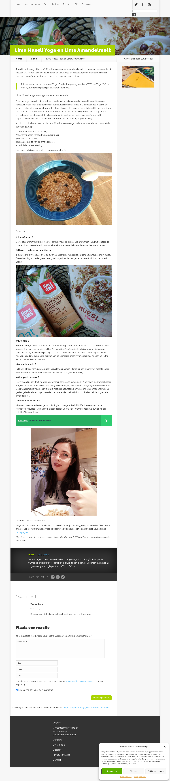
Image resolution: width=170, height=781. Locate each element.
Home (17, 4)
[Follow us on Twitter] (136, 4)
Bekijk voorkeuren (155, 771)
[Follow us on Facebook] (142, 4)
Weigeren (134, 771)
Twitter (63, 577)
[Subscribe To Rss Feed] (149, 4)
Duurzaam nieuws (32, 4)
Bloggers (57, 740)
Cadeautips (87, 4)
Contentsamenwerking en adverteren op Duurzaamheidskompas (65, 731)
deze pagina (22, 532)
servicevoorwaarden (88, 681)
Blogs (46, 4)
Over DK (57, 723)
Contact (57, 760)
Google (53, 577)
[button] (164, 746)
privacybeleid (71, 681)
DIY (76, 4)
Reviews (55, 4)
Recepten (67, 4)
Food (34, 59)
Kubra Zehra (43, 554)
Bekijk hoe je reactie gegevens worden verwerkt (86, 707)
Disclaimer (58, 750)
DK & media (59, 745)
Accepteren (112, 771)
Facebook (58, 577)
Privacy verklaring (126, 777)
